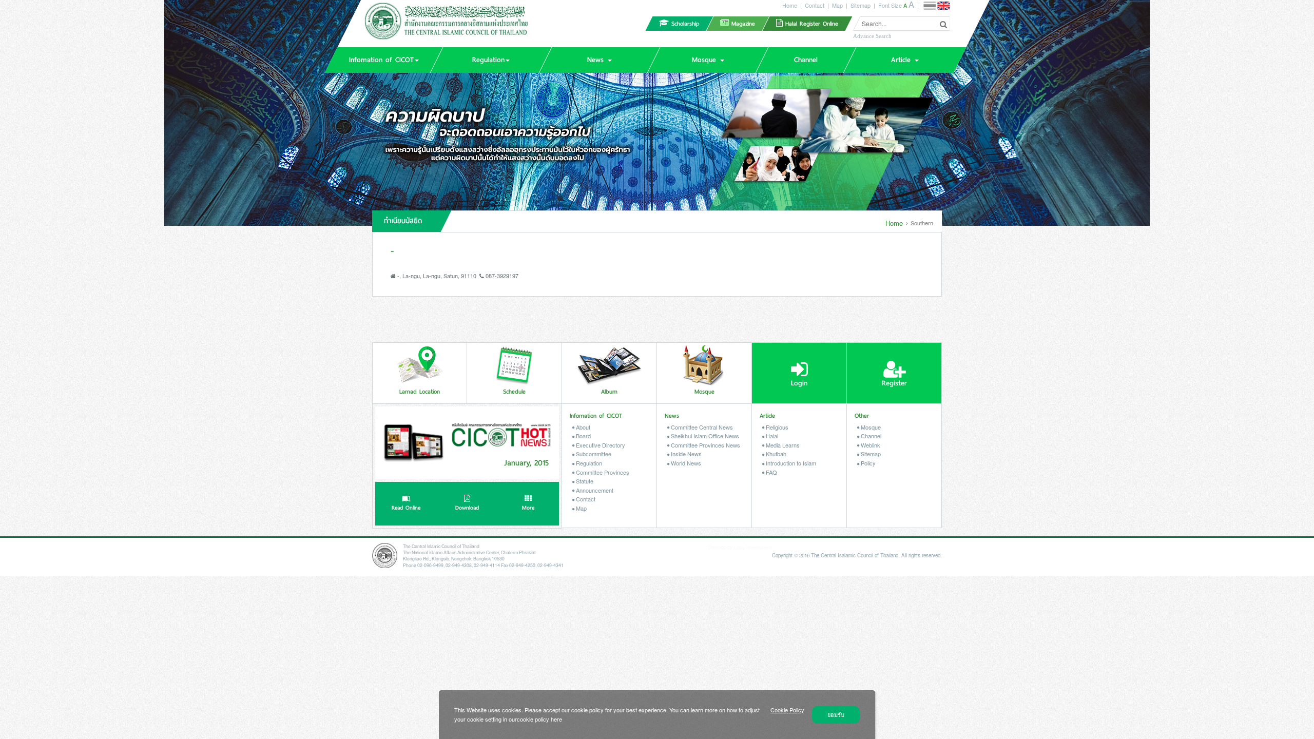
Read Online (406, 508)
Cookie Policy (787, 710)
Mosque (870, 427)
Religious (776, 427)
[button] (383, 60)
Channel (870, 436)
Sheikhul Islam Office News (704, 436)
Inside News (685, 454)
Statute (583, 481)
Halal (771, 436)
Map (837, 5)
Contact (814, 5)
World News (685, 463)
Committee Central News (701, 427)
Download (467, 508)
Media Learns (782, 445)
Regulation (588, 463)
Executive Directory (599, 445)
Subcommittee (592, 454)
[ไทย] (929, 6)
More (528, 508)
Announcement (593, 490)
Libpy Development (753, 547)
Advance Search (872, 36)
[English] (943, 6)
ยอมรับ (835, 714)
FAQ (770, 472)
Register (894, 383)
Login (799, 383)
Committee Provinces (601, 472)
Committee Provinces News (704, 445)
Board (582, 436)
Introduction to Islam (790, 463)
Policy (867, 463)
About (582, 427)
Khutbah (775, 454)
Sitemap (861, 5)
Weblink (869, 445)
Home (789, 5)
